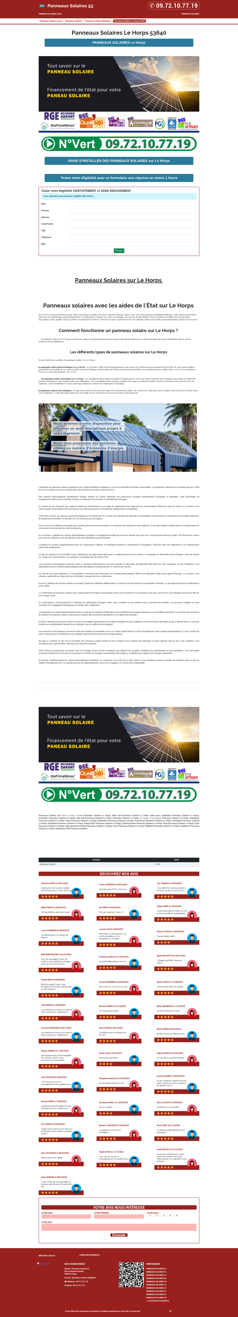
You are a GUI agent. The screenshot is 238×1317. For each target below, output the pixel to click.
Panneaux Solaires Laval (50, 14)
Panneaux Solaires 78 (156, 1282)
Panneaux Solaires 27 (156, 1291)
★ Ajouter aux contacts (157, 1301)
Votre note (152, 1213)
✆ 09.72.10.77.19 (174, 5)
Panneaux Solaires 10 (156, 1288)
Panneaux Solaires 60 (156, 1278)
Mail (43, 244)
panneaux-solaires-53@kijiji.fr (84, 1278)
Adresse (45, 217)
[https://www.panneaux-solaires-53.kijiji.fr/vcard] (131, 1274)
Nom (43, 204)
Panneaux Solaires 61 (156, 1294)
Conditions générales (89, 1255)
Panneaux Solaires (190, 14)
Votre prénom (101, 1213)
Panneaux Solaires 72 (156, 1285)
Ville (43, 231)
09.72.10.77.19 (82, 1282)
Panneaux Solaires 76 (156, 1298)
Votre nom (46, 1213)
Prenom (45, 210)
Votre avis (46, 1222)
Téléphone (46, 237)
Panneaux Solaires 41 (156, 1272)
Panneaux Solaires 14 (156, 1275)
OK (170, 1311)
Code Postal (47, 224)
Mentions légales (47, 1256)
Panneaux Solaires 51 (156, 1269)
